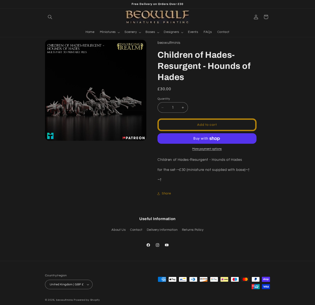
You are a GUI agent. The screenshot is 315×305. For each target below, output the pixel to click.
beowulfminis (64, 300)
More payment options (207, 149)
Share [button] (166, 193)
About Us (118, 229)
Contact (136, 229)
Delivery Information (162, 229)
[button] (50, 17)
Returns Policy (193, 229)
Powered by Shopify (87, 300)
